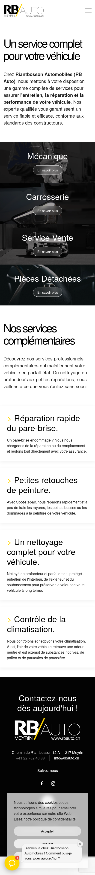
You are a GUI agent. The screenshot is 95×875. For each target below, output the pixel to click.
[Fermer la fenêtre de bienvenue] (80, 844)
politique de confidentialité (54, 819)
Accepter (47, 831)
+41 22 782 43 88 (30, 758)
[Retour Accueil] (24, 10)
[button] (88, 10)
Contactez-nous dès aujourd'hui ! (47, 702)
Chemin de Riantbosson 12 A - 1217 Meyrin (47, 752)
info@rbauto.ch (66, 758)
